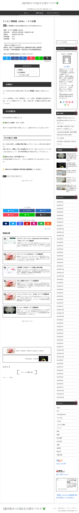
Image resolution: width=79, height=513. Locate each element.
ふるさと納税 (61, 424)
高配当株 (59, 455)
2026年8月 (60, 202)
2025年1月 (60, 266)
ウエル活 (59, 418)
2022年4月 (60, 377)
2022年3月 (60, 380)
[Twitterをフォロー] (13, 223)
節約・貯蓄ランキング (62, 474)
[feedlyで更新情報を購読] (41, 223)
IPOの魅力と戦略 (24, 75)
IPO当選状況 (21, 72)
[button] (75, 42)
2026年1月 (60, 225)
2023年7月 (60, 326)
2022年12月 (60, 350)
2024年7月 (60, 286)
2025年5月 (60, 252)
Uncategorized (61, 414)
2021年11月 (60, 394)
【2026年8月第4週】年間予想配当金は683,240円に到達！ (67, 133)
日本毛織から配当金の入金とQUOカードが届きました (66, 128)
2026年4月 (60, 215)
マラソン (59, 428)
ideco (58, 408)
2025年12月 (60, 229)
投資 (14, 176)
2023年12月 (60, 310)
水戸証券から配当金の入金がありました (66, 143)
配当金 (59, 451)
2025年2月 (60, 262)
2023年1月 (60, 347)
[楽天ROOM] (34, 223)
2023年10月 (60, 316)
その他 (59, 421)
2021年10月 (60, 397)
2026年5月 (60, 212)
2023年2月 (60, 343)
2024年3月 (60, 299)
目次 (24, 66)
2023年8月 (60, 323)
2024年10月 (60, 276)
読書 (58, 445)
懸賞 (58, 434)
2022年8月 (60, 363)
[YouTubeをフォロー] (27, 223)
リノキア (67, 66)
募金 (58, 431)
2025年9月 (60, 239)
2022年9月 (60, 360)
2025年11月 (60, 232)
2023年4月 (60, 336)
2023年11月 (60, 313)
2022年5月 (60, 373)
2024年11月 (60, 272)
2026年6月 (60, 208)
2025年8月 (60, 242)
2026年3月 (60, 219)
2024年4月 (60, 296)
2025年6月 (60, 249)
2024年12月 (60, 269)
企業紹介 (20, 69)
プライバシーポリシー (71, 508)
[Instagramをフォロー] (20, 223)
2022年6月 (60, 370)
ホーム (54, 508)
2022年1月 (60, 387)
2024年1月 (60, 306)
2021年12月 (60, 390)
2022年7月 (60, 367)
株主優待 (59, 438)
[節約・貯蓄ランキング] (60, 472)
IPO (5, 176)
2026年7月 (60, 205)
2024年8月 (60, 283)
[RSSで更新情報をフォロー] (48, 223)
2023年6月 (60, 330)
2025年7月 (60, 245)
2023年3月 (60, 340)
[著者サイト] (6, 223)
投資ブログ (19, 176)
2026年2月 (60, 222)
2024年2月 (60, 303)
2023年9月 (60, 320)
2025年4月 (60, 256)
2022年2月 (60, 384)
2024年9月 (60, 279)
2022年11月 (60, 353)
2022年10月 (60, 357)
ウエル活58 (60, 138)
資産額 (59, 448)
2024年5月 (60, 293)
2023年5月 (60, 333)
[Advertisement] (27, 193)
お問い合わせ (61, 508)
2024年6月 (60, 289)
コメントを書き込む (27, 372)
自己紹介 (59, 441)
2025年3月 (60, 259)
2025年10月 (60, 235)
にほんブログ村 (61, 463)
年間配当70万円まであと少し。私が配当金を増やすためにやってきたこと (66, 120)
